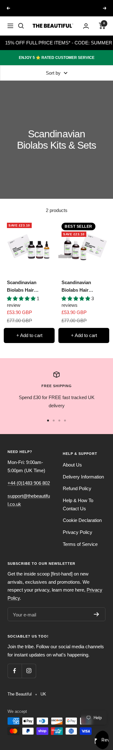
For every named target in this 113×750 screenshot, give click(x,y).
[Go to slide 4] (65, 420)
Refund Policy (77, 488)
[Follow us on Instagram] (29, 671)
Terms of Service (80, 544)
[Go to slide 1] (48, 420)
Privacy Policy (77, 532)
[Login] (86, 26)
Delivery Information (83, 476)
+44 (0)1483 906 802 (29, 483)
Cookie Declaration (82, 520)
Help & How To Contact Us (78, 504)
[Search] (21, 26)
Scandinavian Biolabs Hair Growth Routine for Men (28, 287)
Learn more (57, 14)
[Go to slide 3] (59, 420)
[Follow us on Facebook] (15, 671)
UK (43, 694)
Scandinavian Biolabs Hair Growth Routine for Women (83, 287)
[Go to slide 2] (54, 420)
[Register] (96, 614)
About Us (72, 464)
